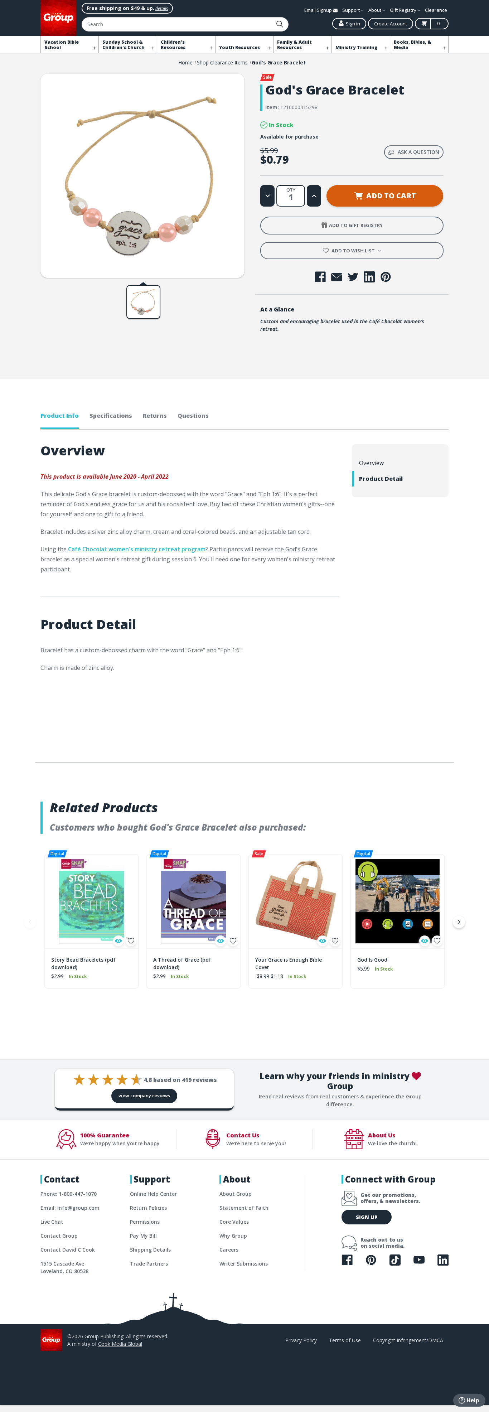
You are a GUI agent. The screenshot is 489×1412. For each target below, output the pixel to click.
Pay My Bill (143, 1235)
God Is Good (372, 959)
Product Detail (381, 479)
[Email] (336, 276)
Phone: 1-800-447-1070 (68, 1193)
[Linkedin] (369, 276)
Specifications (110, 416)
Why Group (233, 1235)
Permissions (145, 1221)
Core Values (234, 1221)
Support (351, 10)
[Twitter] (353, 276)
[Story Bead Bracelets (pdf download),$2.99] (91, 901)
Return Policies (148, 1207)
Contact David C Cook (67, 1249)
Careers (228, 1249)
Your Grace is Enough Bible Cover (288, 963)
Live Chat (51, 1221)
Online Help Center (153, 1193)
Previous (30, 921)
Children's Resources (173, 44)
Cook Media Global (120, 1343)
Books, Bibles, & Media (412, 44)
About (375, 10)
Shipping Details (150, 1249)
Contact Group (59, 1235)
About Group (235, 1193)
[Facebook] (320, 276)
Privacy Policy (301, 1340)
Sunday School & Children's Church (123, 44)
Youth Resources (239, 47)
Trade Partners (149, 1263)
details (161, 8)
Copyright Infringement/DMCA (408, 1340)
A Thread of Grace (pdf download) (182, 963)
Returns (155, 416)
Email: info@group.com (70, 1207)
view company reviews (144, 1095)
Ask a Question (418, 152)
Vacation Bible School (61, 44)
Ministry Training (356, 47)
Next (458, 921)
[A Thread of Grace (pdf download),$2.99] (193, 901)
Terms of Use (345, 1340)
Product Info (59, 416)
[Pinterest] (385, 276)
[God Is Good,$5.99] (397, 901)
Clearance (436, 10)
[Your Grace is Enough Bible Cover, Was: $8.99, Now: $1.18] (295, 901)
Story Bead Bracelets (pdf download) (83, 963)
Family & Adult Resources (294, 44)
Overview (371, 463)
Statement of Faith (243, 1207)
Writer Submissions (243, 1263)
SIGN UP (367, 1217)
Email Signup (318, 10)
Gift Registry (403, 10)
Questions (193, 416)
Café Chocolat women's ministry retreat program (136, 549)
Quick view (118, 940)
